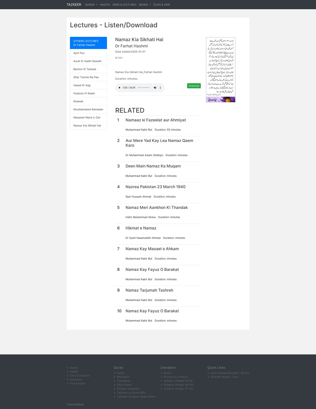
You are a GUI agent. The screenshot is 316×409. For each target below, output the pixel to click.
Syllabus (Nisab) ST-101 (178, 388)
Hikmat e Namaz (141, 228)
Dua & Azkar (77, 383)
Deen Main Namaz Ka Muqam (153, 166)
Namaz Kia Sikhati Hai (87, 125)
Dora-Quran (124, 384)
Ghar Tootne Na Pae (86, 77)
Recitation (123, 376)
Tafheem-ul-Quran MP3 (131, 392)
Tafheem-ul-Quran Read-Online (136, 396)
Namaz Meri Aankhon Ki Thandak (157, 207)
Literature (76, 379)
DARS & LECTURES (124, 4)
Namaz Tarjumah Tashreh (149, 290)
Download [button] (194, 85)
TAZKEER (74, 5)
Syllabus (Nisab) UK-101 (178, 380)
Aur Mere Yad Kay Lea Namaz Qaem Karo (159, 143)
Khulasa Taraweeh (128, 388)
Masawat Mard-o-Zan (86, 117)
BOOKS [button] (144, 4)
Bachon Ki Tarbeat (84, 69)
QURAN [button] (90, 4)
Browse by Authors (175, 376)
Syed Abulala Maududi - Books (230, 372)
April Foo (79, 53)
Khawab (78, 101)
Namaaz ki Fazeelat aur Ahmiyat (156, 120)
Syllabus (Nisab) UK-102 (179, 384)
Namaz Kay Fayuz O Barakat (152, 269)
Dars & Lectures (80, 375)
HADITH (105, 4)
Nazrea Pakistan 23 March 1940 (156, 186)
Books (167, 372)
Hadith (74, 371)
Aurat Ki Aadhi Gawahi (87, 61)
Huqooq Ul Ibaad (84, 93)
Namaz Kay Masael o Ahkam (152, 248)
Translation (124, 380)
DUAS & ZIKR (161, 4)
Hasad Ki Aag (81, 85)
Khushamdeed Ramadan (88, 109)
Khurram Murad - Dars (224, 376)
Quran (73, 367)
